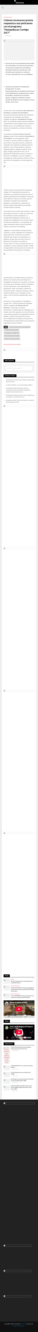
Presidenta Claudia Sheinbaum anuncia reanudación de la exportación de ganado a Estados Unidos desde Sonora (18, 390)
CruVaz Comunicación (18, 1326)
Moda (12, 979)
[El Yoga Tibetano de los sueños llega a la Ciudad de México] (7, 981)
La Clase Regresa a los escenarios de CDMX (21, 1073)
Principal (17, 986)
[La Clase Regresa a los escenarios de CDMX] (7, 1074)
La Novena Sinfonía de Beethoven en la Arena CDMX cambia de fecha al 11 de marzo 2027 (21, 1087)
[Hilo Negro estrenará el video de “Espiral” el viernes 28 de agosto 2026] (7, 1081)
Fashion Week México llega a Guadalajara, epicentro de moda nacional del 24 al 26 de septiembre (22, 989)
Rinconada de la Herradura (12, 336)
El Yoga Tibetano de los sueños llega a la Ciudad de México (22, 982)
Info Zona (23, 1324)
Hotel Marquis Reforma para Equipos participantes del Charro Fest (21, 1047)
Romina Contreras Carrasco (12, 339)
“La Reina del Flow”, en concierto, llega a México (19, 385)
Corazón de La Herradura (11, 330)
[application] (19, 1009)
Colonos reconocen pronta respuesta (19, 327)
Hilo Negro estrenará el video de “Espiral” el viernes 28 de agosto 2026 (22, 1079)
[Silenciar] (28, 1017)
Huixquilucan (8, 17)
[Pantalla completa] (31, 1017)
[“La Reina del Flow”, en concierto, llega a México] (7, 1068)
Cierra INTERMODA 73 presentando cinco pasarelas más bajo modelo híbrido (22, 996)
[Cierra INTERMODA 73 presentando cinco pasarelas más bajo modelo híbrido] (7, 996)
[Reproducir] (6, 1017)
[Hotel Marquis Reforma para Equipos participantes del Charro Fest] (7, 1055)
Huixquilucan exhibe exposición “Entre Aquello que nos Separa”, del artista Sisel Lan (20, 396)
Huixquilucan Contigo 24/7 (12, 333)
